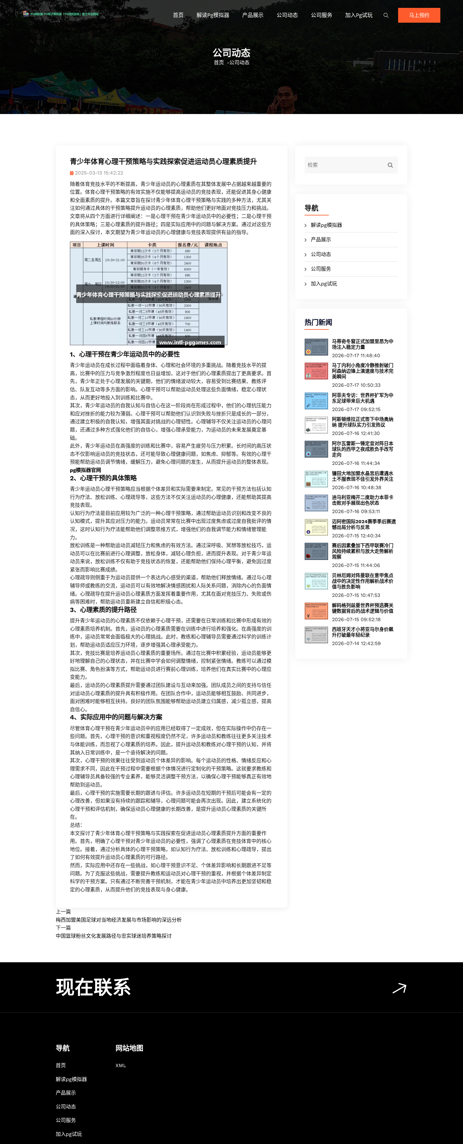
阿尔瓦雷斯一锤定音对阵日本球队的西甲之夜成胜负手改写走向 (362, 449)
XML (121, 1065)
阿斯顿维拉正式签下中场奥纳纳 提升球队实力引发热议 (362, 422)
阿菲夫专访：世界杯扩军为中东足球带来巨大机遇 (362, 398)
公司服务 (321, 15)
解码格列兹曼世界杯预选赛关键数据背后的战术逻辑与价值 (362, 608)
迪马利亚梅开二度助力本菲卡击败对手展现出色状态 (362, 500)
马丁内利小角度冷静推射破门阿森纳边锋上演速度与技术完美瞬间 (362, 371)
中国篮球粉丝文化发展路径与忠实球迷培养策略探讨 (114, 936)
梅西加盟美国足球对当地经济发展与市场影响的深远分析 (119, 920)
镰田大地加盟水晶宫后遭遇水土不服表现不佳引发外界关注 (362, 476)
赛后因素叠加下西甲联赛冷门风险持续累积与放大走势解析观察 (362, 551)
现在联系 (93, 987)
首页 (178, 15)
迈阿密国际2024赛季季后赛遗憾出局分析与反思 (364, 524)
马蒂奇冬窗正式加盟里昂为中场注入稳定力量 (362, 344)
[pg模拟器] (72, 13)
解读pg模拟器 (213, 15)
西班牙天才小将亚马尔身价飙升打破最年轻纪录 (362, 632)
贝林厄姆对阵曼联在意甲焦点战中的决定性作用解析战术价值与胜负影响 (362, 581)
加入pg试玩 (359, 15)
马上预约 (419, 15)
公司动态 (287, 15)
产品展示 (253, 15)
